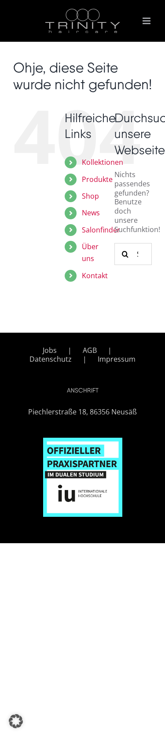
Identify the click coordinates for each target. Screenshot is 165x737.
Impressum (117, 359)
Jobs (50, 350)
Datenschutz (50, 359)
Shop (90, 196)
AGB (90, 350)
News (91, 213)
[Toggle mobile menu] (147, 20)
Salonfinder (101, 230)
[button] (16, 721)
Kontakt (95, 275)
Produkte (97, 179)
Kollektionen (102, 162)
